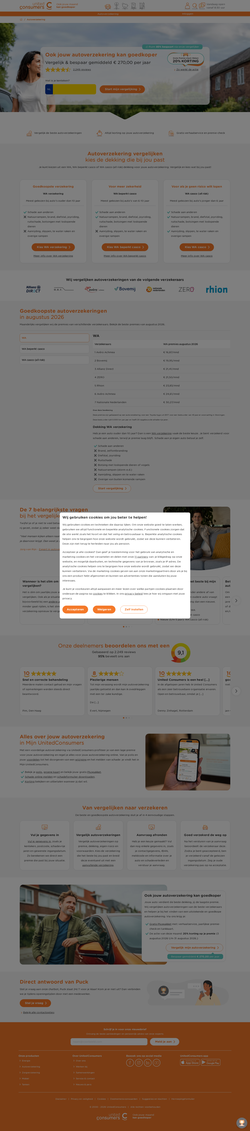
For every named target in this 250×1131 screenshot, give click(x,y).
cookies (98, 593)
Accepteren (75, 609)
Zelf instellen (134, 609)
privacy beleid (134, 593)
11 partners (141, 556)
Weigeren (104, 609)
